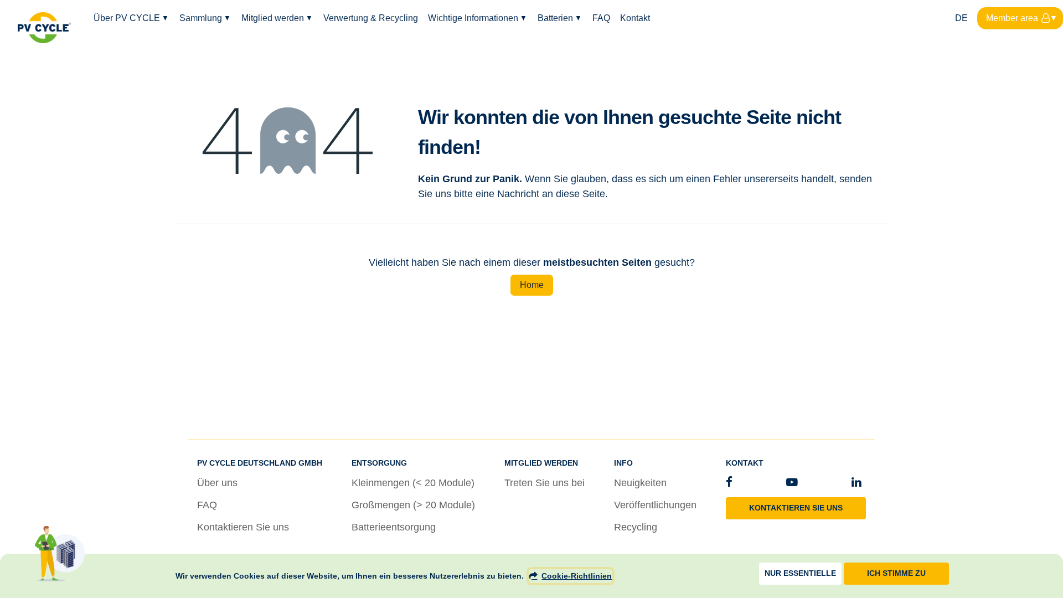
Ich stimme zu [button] (896, 573)
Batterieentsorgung (394, 527)
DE (961, 18)
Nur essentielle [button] (800, 573)
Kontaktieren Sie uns (243, 527)
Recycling (635, 527)
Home (532, 285)
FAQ (207, 505)
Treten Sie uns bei (544, 482)
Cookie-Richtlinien (576, 575)
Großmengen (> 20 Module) (413, 505)
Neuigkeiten (640, 482)
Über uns (217, 482)
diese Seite (580, 193)
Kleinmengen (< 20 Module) (413, 482)
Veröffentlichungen (655, 505)
